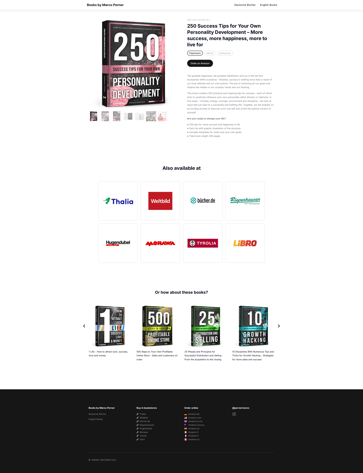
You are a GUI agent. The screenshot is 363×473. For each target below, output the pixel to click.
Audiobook (225, 53)
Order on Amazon (200, 63)
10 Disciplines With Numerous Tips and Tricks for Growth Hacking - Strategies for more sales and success (253, 355)
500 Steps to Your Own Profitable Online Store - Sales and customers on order (157, 355)
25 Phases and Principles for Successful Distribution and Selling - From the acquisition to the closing (203, 355)
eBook (209, 53)
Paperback (195, 53)
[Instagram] (234, 414)
